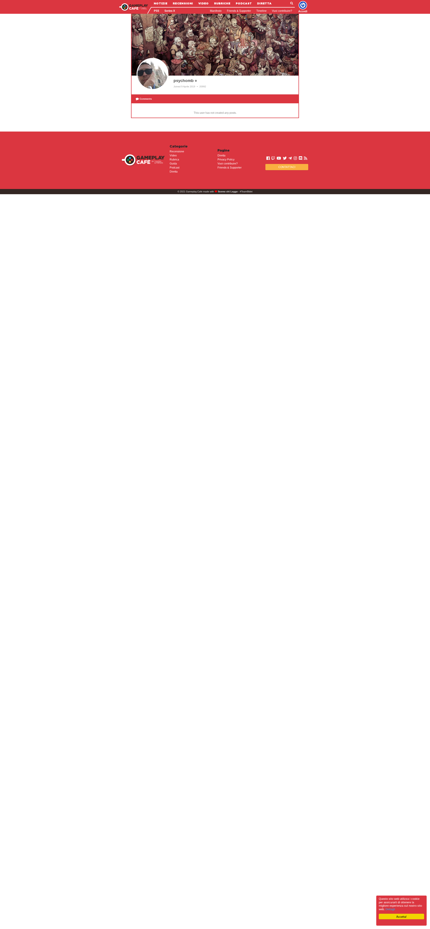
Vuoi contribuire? (282, 10)
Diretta (264, 3)
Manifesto (216, 10)
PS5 (156, 10)
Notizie (160, 3)
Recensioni (183, 3)
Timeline (261, 10)
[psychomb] (152, 74)
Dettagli (390, 909)
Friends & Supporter (239, 10)
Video (203, 3)
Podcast (244, 3)
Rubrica (174, 159)
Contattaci (286, 167)
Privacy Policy (226, 159)
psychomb (184, 80)
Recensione (177, 151)
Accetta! (401, 916)
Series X (169, 10)
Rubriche (222, 3)
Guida (173, 163)
